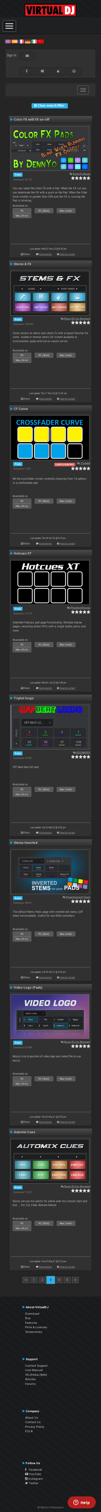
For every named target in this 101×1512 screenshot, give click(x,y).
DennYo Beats (81, 173)
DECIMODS (83, 752)
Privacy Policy (34, 1427)
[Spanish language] (14, 41)
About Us (31, 1417)
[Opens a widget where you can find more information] (81, 1502)
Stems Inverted (25, 843)
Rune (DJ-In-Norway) (77, 318)
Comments (45, 254)
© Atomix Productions (51, 1507)
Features (31, 1323)
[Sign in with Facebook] (26, 71)
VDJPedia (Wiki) (36, 1375)
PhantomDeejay (80, 607)
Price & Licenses (36, 1327)
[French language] (21, 41)
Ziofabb (85, 463)
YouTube (34, 1474)
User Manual (34, 1370)
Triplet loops (24, 698)
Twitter (33, 1483)
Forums (30, 1384)
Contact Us (33, 1422)
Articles (30, 1379)
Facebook (34, 1469)
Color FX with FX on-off (31, 119)
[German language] (28, 41)
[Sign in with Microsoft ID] (42, 71)
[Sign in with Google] (74, 71)
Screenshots (33, 1332)
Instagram (35, 1479)
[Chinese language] (41, 41)
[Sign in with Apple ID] (58, 71)
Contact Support (36, 1365)
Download (32, 1313)
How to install (67, 254)
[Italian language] (34, 41)
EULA (29, 1431)
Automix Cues (24, 1132)
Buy (28, 1318)
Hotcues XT (23, 553)
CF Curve (21, 409)
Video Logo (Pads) (28, 987)
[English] (8, 41)
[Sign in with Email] (27, 56)
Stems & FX (22, 264)
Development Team (78, 897)
